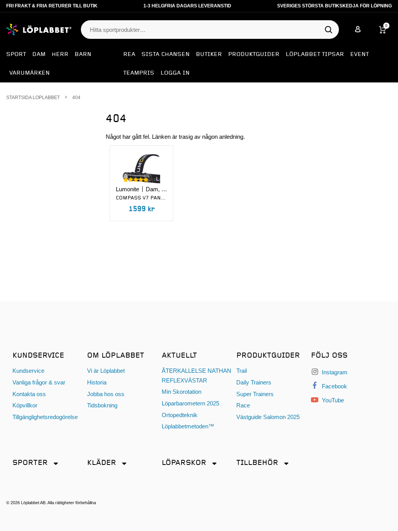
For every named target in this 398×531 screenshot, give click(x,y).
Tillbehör (257, 462)
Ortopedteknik (179, 415)
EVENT (359, 54)
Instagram (333, 372)
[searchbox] (206, 30)
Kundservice (28, 370)
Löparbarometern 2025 (190, 403)
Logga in (175, 73)
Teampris (138, 73)
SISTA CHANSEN (165, 54)
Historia (96, 382)
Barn (83, 54)
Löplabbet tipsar (315, 54)
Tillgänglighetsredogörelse (45, 417)
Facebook (333, 386)
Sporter (30, 462)
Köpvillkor (24, 405)
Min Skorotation (181, 391)
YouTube (332, 400)
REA (129, 54)
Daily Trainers (253, 382)
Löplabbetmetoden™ (188, 426)
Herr (60, 54)
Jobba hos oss (105, 394)
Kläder (101, 462)
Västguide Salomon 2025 (268, 417)
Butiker (209, 54)
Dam (38, 54)
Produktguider (253, 54)
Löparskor (184, 462)
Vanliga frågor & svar (38, 382)
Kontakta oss (29, 394)
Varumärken (29, 73)
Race (243, 405)
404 (76, 97)
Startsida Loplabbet (33, 97)
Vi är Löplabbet (106, 370)
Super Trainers (255, 394)
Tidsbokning (102, 405)
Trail (241, 370)
